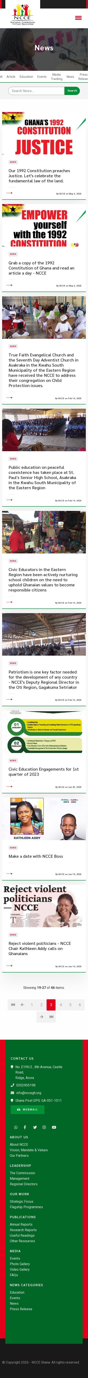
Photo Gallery (20, 1264)
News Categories (26, 1285)
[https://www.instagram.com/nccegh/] (43, 1127)
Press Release (21, 1309)
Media (15, 1251)
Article (11, 76)
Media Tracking (56, 77)
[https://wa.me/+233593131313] (15, 1127)
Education (26, 76)
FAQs (14, 1275)
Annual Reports (21, 1224)
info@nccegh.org (28, 1093)
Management (19, 1178)
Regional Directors (24, 1184)
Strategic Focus (21, 1201)
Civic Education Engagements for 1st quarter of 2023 (44, 771)
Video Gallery (20, 1269)
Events (42, 76)
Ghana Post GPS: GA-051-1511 (38, 1101)
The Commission (22, 1173)
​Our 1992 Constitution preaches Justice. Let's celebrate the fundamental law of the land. (39, 175)
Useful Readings (22, 1235)
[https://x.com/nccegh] (34, 1127)
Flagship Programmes (26, 1207)
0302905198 (25, 1085)
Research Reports (23, 1230)
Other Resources (22, 1241)
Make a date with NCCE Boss (36, 856)
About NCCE (19, 1144)
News (70, 76)
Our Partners (19, 1155)
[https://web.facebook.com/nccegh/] (24, 1127)
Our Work (19, 1194)
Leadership (20, 1165)
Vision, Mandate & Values (29, 1150)
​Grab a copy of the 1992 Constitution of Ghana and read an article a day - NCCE (41, 268)
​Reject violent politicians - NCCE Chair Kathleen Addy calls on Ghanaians (40, 948)
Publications (23, 1217)
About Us (19, 1137)
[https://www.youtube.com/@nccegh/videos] (52, 1127)
